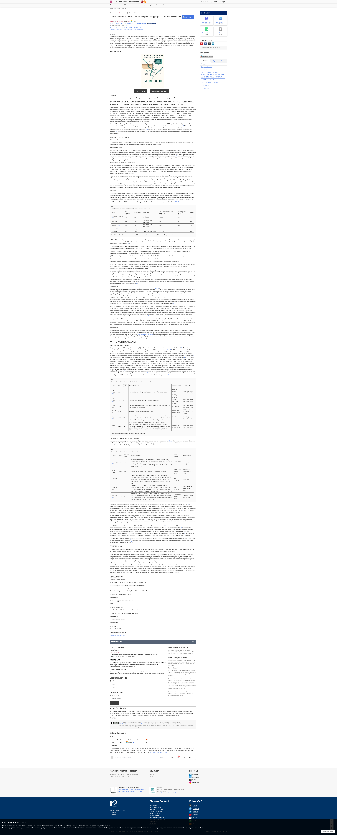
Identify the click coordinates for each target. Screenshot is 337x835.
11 (193, 355)
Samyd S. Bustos (130, 23)
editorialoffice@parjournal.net (120, 776)
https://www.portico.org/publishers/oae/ (170, 793)
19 (116, 131)
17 (157, 444)
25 (138, 283)
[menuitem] (112, 5)
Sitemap (152, 776)
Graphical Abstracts (156, 811)
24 (136, 283)
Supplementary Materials (117, 635)
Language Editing (155, 807)
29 (130, 539)
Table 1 (177, 202)
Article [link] (124, 8)
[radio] (137, 681)
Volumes (159, 5)
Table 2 (169, 350)
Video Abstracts (154, 813)
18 (181, 527)
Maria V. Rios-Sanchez (117, 23)
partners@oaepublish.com (118, 810)
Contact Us (153, 774)
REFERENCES (116, 641)
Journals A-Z (153, 805)
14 (156, 444)
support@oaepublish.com (158, 752)
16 (112, 463)
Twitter (194, 780)
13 (129, 363)
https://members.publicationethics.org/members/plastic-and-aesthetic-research (132, 790)
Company (113, 812)
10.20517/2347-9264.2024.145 (118, 27)
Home (112, 5)
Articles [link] (117, 8)
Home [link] (111, 8)
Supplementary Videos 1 (145, 334)
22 (112, 217)
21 (117, 228)
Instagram (195, 782)
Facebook (195, 777)
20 (117, 221)
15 (112, 480)
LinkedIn (195, 775)
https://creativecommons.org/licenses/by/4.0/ (130, 723)
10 (184, 357)
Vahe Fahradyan (142, 23)
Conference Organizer (156, 817)
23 (147, 276)
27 (181, 347)
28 (148, 361)
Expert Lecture (154, 815)
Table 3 (170, 441)
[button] (188, 17)
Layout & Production (156, 809)
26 (173, 303)
